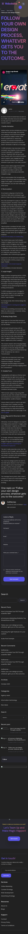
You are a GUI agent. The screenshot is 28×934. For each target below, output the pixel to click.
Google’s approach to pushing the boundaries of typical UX (11, 444)
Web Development (7, 893)
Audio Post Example (7, 639)
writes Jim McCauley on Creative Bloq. (12, 237)
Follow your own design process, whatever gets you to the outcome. (13, 626)
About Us (4, 906)
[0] (18, 4)
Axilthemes (11, 502)
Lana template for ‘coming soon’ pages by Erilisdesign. (13, 306)
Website (5, 544)
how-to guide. (5, 412)
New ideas (21, 111)
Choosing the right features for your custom (13, 633)
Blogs (3, 909)
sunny (10, 109)
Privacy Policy (5, 922)
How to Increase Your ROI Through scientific (17, 729)
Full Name (6, 528)
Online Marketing (6, 886)
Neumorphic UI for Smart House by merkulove (11, 265)
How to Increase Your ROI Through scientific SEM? (12, 612)
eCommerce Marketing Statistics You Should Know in (16, 739)
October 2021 (5, 684)
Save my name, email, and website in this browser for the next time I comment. (14, 571)
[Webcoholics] (9, 3)
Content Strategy (7, 889)
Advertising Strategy (8, 896)
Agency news (5, 695)
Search (4, 594)
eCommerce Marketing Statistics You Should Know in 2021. (13, 619)
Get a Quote (14, 839)
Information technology (9, 700)
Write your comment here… (11, 552)
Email (5, 536)
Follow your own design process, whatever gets (15, 748)
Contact (4, 919)
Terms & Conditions (7, 925)
